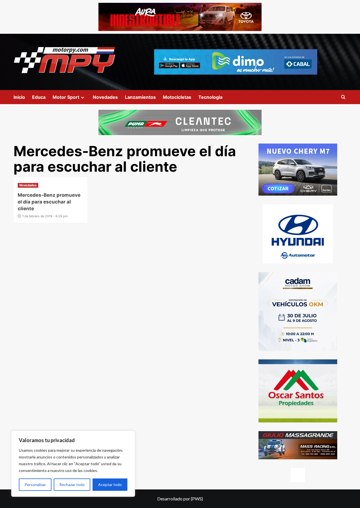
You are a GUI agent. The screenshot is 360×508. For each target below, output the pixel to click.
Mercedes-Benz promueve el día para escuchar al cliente (49, 201)
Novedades (105, 97)
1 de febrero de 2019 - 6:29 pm (45, 216)
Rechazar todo (72, 484)
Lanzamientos (140, 97)
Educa (39, 97)
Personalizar (35, 484)
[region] (73, 464)
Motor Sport (66, 97)
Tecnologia (210, 97)
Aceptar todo (110, 484)
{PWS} (197, 498)
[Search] (343, 97)
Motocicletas (177, 97)
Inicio (19, 97)
